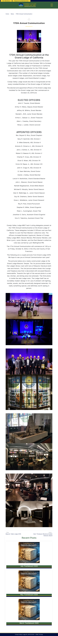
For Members (6, 1)
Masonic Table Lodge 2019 (13, 533)
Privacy (41, 634)
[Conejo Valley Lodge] (27, 5)
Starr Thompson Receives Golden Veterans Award (42, 534)
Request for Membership (21, 1)
